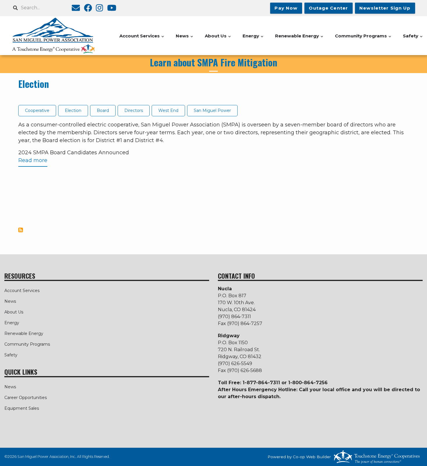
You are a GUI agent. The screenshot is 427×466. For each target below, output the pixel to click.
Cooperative (37, 110)
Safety (10, 355)
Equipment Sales (21, 408)
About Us (13, 312)
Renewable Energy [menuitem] (299, 39)
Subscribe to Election (20, 230)
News (10, 301)
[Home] (53, 36)
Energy (11, 322)
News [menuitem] (185, 39)
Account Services (22, 290)
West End (168, 110)
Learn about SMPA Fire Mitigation (213, 62)
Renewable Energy (23, 333)
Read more (32, 162)
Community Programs (27, 344)
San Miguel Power (212, 110)
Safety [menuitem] (413, 39)
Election (33, 83)
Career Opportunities (25, 397)
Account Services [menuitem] (142, 39)
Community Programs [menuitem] (363, 39)
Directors (133, 110)
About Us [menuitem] (218, 39)
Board (103, 110)
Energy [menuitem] (253, 39)
